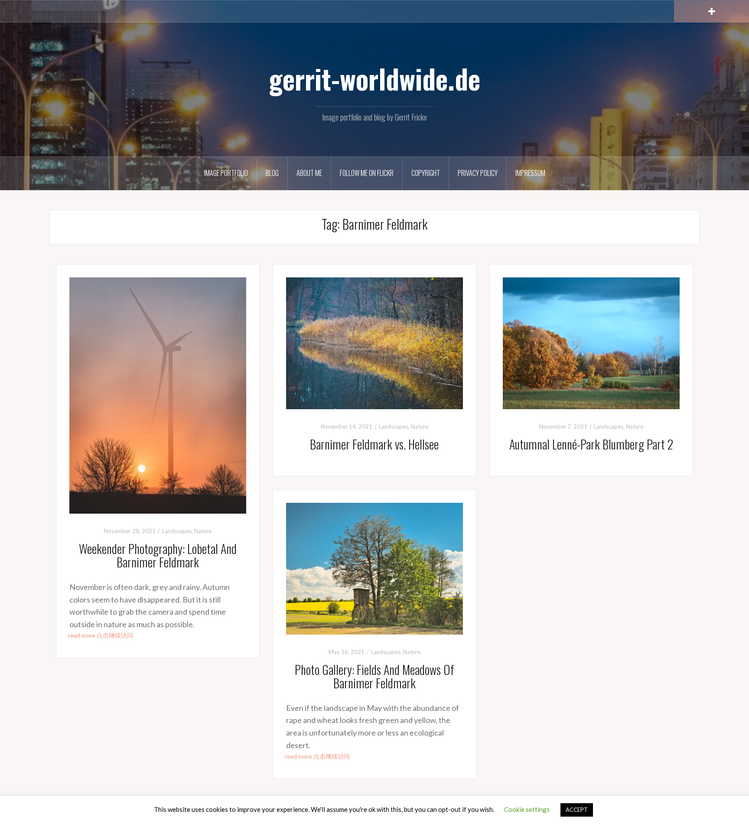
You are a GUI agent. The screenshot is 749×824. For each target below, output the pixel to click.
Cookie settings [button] (527, 809)
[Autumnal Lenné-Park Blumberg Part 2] (591, 342)
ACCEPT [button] (577, 809)
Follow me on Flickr (367, 173)
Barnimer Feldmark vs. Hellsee (374, 444)
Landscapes (177, 531)
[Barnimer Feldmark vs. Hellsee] (374, 342)
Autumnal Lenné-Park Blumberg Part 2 (591, 444)
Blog (272, 173)
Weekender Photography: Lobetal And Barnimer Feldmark (158, 555)
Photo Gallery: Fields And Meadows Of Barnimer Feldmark (374, 676)
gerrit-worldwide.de (374, 78)
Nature (203, 531)
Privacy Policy (478, 173)
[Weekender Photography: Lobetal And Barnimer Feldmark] (157, 394)
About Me (309, 173)
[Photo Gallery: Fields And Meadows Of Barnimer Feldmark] (374, 568)
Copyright (425, 173)
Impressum (530, 173)
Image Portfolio (226, 173)
